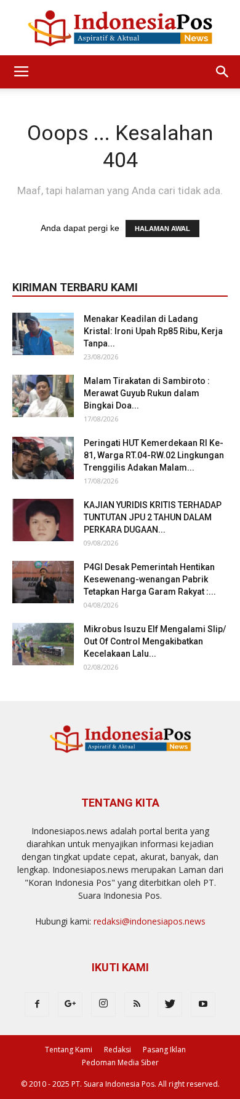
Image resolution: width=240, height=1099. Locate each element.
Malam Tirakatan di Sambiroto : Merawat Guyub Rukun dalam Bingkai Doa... (147, 393)
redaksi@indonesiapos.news (150, 921)
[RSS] (136, 1004)
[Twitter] (170, 1004)
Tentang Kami (68, 1049)
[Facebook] (37, 1004)
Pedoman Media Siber (120, 1062)
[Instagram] (103, 1004)
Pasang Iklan (164, 1049)
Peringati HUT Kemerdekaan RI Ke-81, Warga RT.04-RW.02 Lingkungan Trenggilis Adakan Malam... (154, 455)
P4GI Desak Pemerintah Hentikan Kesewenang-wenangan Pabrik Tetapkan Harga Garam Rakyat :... (150, 579)
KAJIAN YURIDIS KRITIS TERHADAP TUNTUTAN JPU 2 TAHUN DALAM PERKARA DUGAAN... (153, 517)
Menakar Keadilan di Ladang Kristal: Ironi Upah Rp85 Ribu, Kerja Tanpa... (153, 331)
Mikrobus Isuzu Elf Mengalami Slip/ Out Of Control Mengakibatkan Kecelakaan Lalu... (155, 641)
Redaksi (117, 1049)
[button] (223, 71)
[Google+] (70, 1004)
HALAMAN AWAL (162, 228)
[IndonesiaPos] (120, 28)
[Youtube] (203, 1004)
